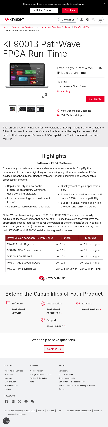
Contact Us (54, 348)
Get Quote (95, 99)
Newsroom (63, 371)
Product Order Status (38, 378)
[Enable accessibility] (6, 420)
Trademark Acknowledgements (78, 411)
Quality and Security (67, 378)
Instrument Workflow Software (56, 27)
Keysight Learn (10, 382)
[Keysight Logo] (15, 19)
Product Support (36, 371)
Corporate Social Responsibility (72, 382)
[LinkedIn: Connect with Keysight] (13, 401)
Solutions (8, 378)
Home (5, 27)
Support (34, 365)
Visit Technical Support (73, 115)
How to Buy (63, 91)
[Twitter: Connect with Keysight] (19, 401)
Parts (32, 382)
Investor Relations (66, 374)
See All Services (90, 309)
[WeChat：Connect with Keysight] (32, 401)
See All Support (55, 326)
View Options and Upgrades (76, 110)
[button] (82, 19)
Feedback (98, 411)
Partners (7, 389)
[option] (12, 109)
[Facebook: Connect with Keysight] (6, 401)
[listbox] (27, 109)
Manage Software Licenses (41, 374)
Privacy (41, 411)
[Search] (93, 19)
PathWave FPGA (81, 27)
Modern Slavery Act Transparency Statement (77, 385)
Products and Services (22, 27)
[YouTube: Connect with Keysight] (26, 401)
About (62, 365)
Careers (62, 389)
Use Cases (8, 374)
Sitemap (50, 411)
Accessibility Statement (17, 414)
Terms (59, 411)
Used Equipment (11, 385)
